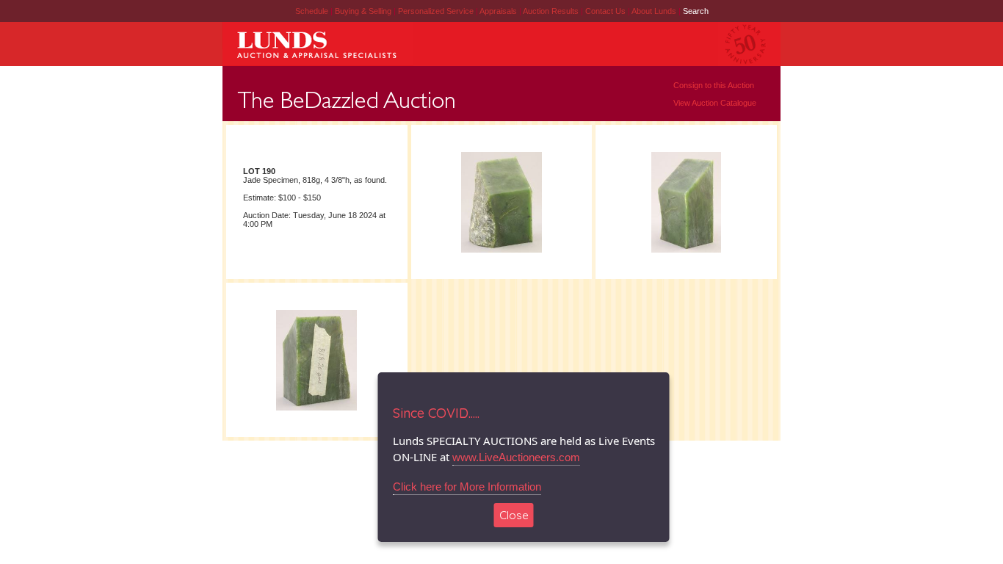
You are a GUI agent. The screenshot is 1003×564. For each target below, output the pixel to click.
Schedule (311, 11)
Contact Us (605, 11)
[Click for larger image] (501, 251)
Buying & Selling (364, 11)
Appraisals (499, 11)
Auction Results (552, 11)
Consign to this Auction (713, 85)
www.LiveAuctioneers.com (516, 457)
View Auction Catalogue (714, 102)
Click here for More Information (467, 486)
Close (514, 515)
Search (696, 11)
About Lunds (654, 11)
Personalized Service (437, 11)
